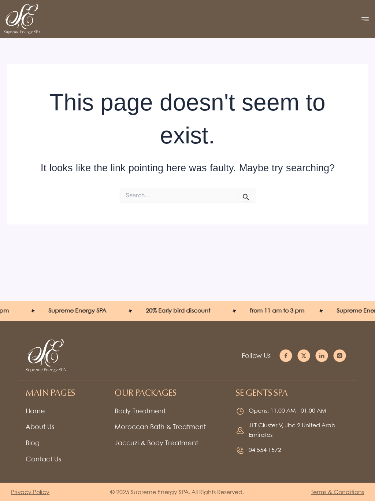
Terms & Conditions (337, 492)
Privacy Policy (30, 492)
